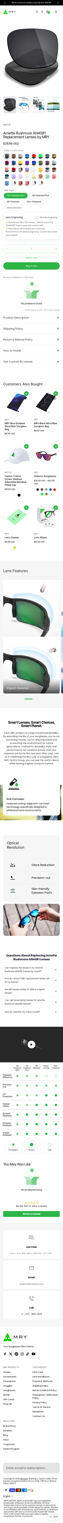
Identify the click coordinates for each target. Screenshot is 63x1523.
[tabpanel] (10, 105)
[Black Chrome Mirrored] (47, 156)
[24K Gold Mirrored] (20, 163)
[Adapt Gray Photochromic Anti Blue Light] (34, 183)
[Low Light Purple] (14, 177)
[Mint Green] (47, 177)
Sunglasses (9, 1390)
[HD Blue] (7, 183)
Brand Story (9, 1426)
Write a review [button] (31, 1214)
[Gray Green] (41, 163)
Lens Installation (41, 1376)
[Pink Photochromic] (27, 183)
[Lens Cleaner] (16, 517)
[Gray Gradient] (47, 170)
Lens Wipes (40, 537)
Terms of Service (42, 1407)
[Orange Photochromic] (20, 183)
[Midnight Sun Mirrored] (7, 163)
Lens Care (38, 1372)
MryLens (24, 1478)
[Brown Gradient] (54, 170)
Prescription (9, 1381)
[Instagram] (22, 1354)
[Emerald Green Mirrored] (41, 156)
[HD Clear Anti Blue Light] (27, 177)
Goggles (7, 1385)
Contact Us (39, 1416)
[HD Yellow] (41, 170)
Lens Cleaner (12, 537)
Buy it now (31, 265)
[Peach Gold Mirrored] (7, 170)
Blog (5, 1435)
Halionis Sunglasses (45, 476)
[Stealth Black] (7, 156)
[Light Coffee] (41, 177)
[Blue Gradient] (7, 177)
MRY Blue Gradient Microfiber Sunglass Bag (16, 426)
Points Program (11, 1448)
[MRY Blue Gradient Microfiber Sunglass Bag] (16, 403)
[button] (7, 248)
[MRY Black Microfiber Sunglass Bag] (46, 403)
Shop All (7, 1403)
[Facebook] (5, 1354)
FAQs (5, 1439)
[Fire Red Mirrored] (34, 156)
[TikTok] (28, 1354)
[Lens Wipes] (46, 517)
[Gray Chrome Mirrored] (47, 163)
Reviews (7, 1430)
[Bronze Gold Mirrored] (54, 156)
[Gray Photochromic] (20, 170)
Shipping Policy (40, 1385)
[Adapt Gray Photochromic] (14, 183)
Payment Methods (42, 1381)
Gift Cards (8, 1399)
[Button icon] (26, 393)
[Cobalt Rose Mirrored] (27, 170)
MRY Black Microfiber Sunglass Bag (45, 425)
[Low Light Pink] (20, 177)
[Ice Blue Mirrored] (27, 156)
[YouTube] (33, 1354)
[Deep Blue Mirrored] (34, 163)
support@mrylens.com (31, 1283)
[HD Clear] (34, 170)
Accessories (9, 1376)
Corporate (9, 1444)
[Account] (42, 11)
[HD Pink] (54, 177)
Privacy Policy (40, 1402)
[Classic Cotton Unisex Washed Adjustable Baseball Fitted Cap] (16, 456)
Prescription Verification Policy (45, 1396)
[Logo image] (9, 12)
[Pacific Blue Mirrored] (14, 163)
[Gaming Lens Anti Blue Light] (34, 177)
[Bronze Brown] (14, 156)
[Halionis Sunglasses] (46, 456)
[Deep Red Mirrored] (14, 170)
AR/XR (6, 1394)
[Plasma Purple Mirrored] (27, 163)
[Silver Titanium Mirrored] (20, 156)
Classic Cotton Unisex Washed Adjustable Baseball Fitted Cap (15, 480)
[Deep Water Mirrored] (54, 163)
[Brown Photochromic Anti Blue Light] (41, 183)
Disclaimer (38, 1411)
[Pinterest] (16, 1354)
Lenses (7, 1372)
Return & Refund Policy (45, 1390)
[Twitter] (10, 1354)
